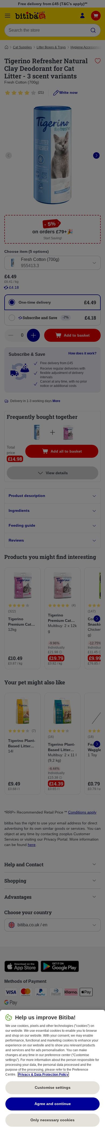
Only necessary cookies (52, 1120)
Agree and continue (52, 1104)
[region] (52, 1070)
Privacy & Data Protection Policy (43, 1074)
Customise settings (53, 1087)
